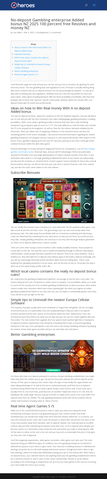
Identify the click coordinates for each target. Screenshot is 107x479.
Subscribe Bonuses (22, 54)
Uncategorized (42, 32)
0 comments (55, 32)
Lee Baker (17, 32)
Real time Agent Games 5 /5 (26, 74)
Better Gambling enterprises (26, 71)
